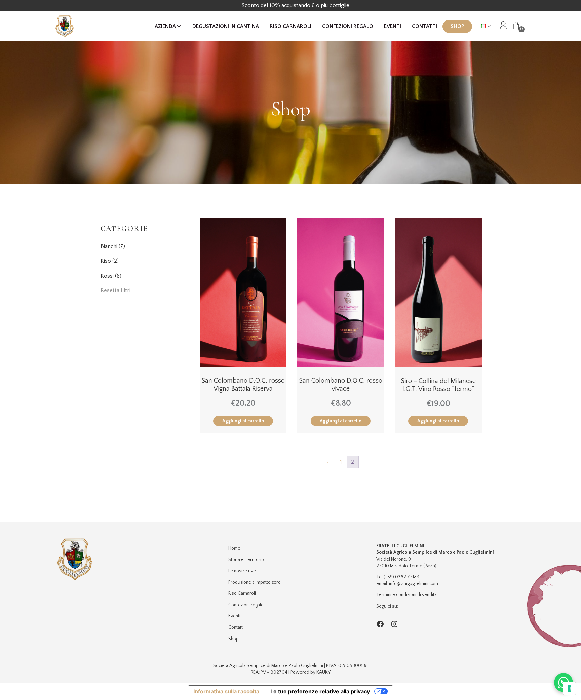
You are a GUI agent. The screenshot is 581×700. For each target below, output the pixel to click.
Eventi (392, 26)
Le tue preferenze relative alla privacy (320, 691)
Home (234, 548)
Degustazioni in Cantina (225, 26)
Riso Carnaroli (290, 26)
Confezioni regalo (347, 26)
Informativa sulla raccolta (226, 691)
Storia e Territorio (246, 559)
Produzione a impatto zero (254, 582)
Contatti (424, 26)
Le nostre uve (242, 571)
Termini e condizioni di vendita (406, 595)
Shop (457, 26)
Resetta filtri (115, 290)
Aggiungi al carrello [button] (243, 421)
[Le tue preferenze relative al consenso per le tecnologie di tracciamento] (569, 688)
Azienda (165, 26)
